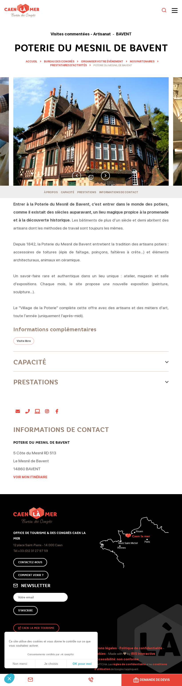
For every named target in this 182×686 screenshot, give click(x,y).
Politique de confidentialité (140, 648)
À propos (51, 192)
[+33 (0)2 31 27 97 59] (91, 679)
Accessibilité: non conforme (117, 659)
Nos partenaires (142, 61)
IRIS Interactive (143, 653)
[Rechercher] (164, 10)
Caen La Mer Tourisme (37, 628)
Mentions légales (103, 648)
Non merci (20, 663)
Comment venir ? (31, 575)
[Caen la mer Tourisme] (82, 10)
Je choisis (51, 663)
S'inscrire (25, 610)
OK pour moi (82, 663)
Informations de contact (118, 192)
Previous (76, 175)
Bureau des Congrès (59, 61)
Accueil (31, 61)
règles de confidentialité (129, 664)
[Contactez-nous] (30, 679)
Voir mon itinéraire (30, 477)
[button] (9, 678)
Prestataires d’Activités (68, 65)
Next (105, 175)
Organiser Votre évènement (102, 61)
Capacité (67, 192)
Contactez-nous (30, 562)
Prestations (86, 192)
